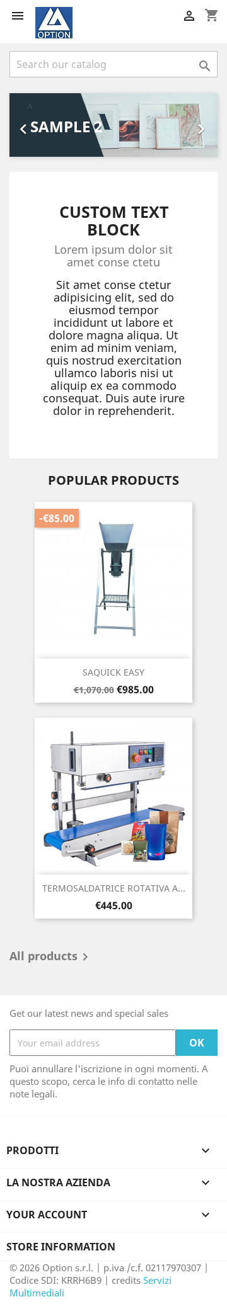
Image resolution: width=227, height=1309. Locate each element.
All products (51, 957)
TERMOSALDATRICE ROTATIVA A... (113, 888)
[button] (25, 125)
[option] (113, 125)
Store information (60, 1247)
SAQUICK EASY (113, 672)
